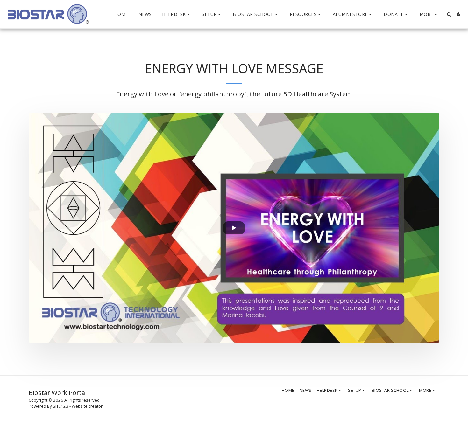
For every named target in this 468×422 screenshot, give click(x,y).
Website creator (87, 406)
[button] (177, 14)
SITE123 (60, 406)
